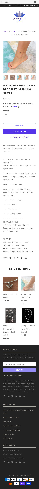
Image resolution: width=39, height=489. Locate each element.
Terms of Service (8, 434)
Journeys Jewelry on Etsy (11, 430)
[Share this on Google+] (21, 258)
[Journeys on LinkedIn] (16, 396)
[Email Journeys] (24, 396)
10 (6, 115)
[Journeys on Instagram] (20, 396)
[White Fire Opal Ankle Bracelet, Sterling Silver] (19, 57)
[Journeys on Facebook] (4, 396)
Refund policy (7, 438)
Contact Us (7, 422)
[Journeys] (19, 17)
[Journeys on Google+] (8, 396)
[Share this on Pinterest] (18, 258)
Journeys (16, 475)
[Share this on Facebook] (14, 258)
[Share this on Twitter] (10, 258)
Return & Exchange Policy (11, 426)
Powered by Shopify (25, 475)
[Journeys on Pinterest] (12, 396)
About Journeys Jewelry (11, 417)
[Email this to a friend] (25, 258)
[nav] (6, 2)
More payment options (19, 137)
